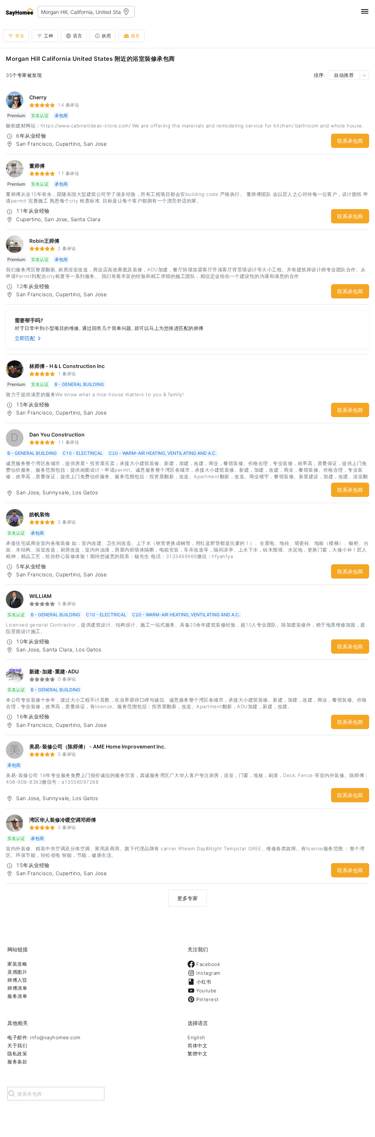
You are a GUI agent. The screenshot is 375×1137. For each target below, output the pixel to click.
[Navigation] (364, 12)
